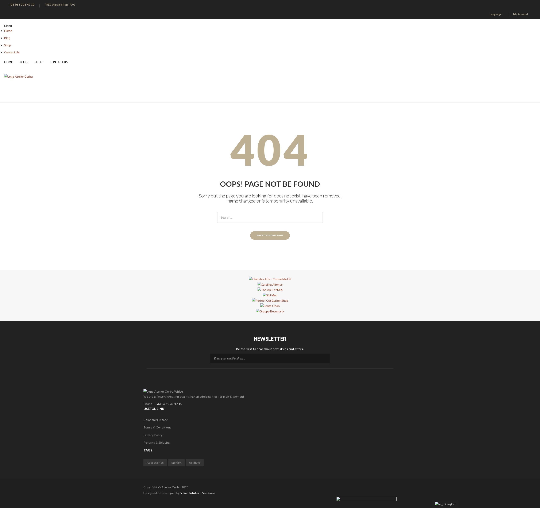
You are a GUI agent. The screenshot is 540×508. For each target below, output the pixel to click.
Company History (155, 420)
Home (8, 30)
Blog (7, 38)
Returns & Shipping (157, 442)
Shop (7, 45)
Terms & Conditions (157, 427)
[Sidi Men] (270, 295)
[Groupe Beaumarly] (270, 311)
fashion (176, 462)
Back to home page (270, 235)
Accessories (155, 462)
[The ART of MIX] (270, 289)
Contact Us (11, 52)
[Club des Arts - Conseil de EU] (270, 279)
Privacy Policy (153, 435)
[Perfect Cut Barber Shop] (270, 300)
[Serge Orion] (270, 305)
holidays (194, 462)
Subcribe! (325, 358)
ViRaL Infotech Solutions (197, 493)
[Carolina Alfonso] (270, 284)
